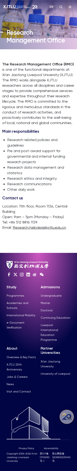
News (10, 384)
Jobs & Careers (17, 376)
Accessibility (51, 448)
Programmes (15, 295)
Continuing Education (55, 317)
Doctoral (47, 310)
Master (45, 303)
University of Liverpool (55, 373)
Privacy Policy (26, 448)
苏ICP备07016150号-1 (44, 457)
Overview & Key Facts (21, 357)
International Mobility (21, 315)
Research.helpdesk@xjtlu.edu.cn (39, 227)
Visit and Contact (19, 391)
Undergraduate (51, 295)
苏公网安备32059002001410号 (61, 457)
